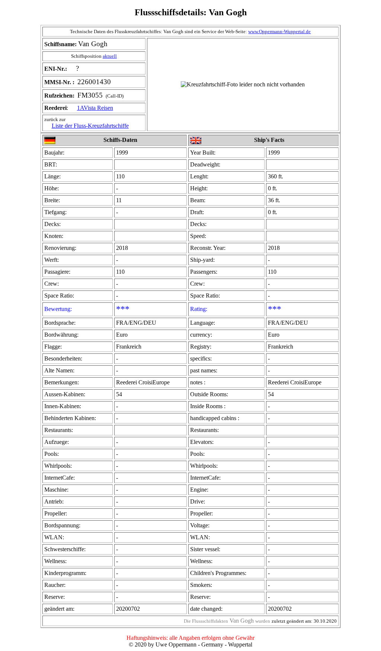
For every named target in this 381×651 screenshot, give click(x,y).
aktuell (110, 56)
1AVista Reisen (95, 108)
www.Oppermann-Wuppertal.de (279, 31)
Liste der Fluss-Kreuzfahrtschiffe (90, 126)
